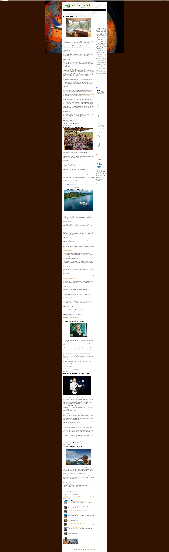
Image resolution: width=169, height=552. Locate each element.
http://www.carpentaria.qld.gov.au (67, 297)
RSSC (98, 70)
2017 (97, 137)
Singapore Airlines (100, 39)
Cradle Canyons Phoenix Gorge (78, 55)
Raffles (96, 62)
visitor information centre (68, 57)
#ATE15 (97, 35)
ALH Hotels (98, 64)
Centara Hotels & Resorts (102, 56)
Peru (101, 47)
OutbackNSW (97, 51)
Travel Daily (97, 53)
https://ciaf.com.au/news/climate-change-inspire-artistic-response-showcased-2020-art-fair (74, 311)
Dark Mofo (91, 90)
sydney (99, 55)
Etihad (103, 44)
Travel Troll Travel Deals (100, 91)
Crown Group (99, 66)
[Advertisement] (101, 20)
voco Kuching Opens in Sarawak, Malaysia (72, 514)
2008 (97, 147)
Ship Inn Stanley (80, 93)
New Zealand (103, 31)
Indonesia (101, 52)
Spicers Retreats (103, 51)
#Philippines (104, 53)
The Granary (84, 93)
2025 (97, 104)
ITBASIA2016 (97, 52)
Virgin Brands (101, 35)
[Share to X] (76, 123)
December (99, 110)
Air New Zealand (100, 48)
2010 (97, 145)
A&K (105, 54)
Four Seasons (101, 43)
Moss (64, 45)
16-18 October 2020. (69, 113)
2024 (97, 105)
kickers (88, 549)
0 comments (70, 123)
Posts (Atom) (68, 498)
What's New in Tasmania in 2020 (70, 16)
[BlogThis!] (75, 123)
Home (79, 496)
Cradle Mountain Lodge (82, 53)
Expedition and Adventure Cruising (101, 95)
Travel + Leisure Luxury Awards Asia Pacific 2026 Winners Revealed (76, 523)
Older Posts (92, 496)
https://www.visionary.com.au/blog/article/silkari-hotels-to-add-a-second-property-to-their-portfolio (75, 284)
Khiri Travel (104, 68)
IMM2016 (97, 57)
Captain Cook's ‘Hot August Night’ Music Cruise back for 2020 (76, 373)
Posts (98, 154)
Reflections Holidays (100, 62)
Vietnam (105, 36)
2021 (97, 108)
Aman (105, 64)
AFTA (96, 64)
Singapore (97, 58)
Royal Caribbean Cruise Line (101, 34)
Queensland (104, 30)
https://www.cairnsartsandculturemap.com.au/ (69, 278)
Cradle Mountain (65, 89)
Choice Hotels (102, 60)
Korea (105, 42)
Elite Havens (104, 66)
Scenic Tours (98, 44)
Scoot (96, 39)
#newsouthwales (98, 31)
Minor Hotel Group (98, 47)
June (98, 117)
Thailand (98, 29)
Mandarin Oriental (98, 49)
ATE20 (102, 64)
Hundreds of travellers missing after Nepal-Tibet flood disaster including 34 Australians (78, 510)
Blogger (94, 549)
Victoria (105, 41)
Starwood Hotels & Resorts (99, 36)
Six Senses (104, 71)
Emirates (97, 33)
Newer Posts (65, 496)
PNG (96, 70)
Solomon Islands (98, 37)
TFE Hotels (104, 39)
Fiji (100, 29)
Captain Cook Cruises (98, 60)
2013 (97, 142)
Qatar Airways (99, 50)
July (98, 116)
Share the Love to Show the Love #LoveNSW (72, 446)
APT (96, 50)
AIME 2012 (97, 43)
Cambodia (97, 66)
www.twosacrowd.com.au (78, 179)
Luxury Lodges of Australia (102, 45)
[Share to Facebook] (77, 123)
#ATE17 (101, 53)
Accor (104, 28)
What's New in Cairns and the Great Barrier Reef (73, 189)
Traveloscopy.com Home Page (100, 92)
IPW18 (102, 46)
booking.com (103, 73)
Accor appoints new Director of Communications (73, 321)
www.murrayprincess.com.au (74, 437)
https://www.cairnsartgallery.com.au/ (67, 264)
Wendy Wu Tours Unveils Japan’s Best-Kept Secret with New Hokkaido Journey (77, 501)
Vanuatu (100, 58)
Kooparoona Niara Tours (69, 108)
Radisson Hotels (101, 70)
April (98, 119)
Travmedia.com (98, 180)
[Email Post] (73, 123)
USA (99, 41)
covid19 (100, 38)
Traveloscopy (79, 314)
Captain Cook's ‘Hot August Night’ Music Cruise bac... (101, 130)
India (100, 57)
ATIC (100, 44)
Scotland (97, 71)
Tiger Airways (104, 62)
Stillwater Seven (87, 47)
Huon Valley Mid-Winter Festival (89, 94)
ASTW (100, 64)
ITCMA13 (104, 43)
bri (104, 73)
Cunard (103, 48)
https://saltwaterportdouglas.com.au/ (67, 250)
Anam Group (101, 55)
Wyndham (100, 73)
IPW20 (99, 57)
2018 (97, 136)
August (99, 115)
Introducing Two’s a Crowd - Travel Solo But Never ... (100, 125)
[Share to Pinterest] (78, 123)
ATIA (103, 64)
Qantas (97, 32)
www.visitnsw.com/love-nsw (72, 488)
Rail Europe (104, 70)
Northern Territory (103, 57)
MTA (101, 33)
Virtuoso (103, 50)
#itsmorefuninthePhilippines (99, 54)
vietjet (105, 49)
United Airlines (102, 49)
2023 (97, 106)
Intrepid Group (103, 37)
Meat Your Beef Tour (68, 71)
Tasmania (102, 41)
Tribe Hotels (99, 72)
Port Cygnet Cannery (72, 81)
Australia (98, 28)
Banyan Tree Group (98, 46)
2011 (97, 144)
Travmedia (97, 170)
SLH (102, 62)
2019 (97, 135)
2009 (97, 146)
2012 (97, 143)
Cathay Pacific (101, 42)
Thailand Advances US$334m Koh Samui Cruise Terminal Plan (75, 527)
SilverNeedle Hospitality (100, 71)
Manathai (100, 69)
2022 (97, 107)
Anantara (104, 32)
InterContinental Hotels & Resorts (99, 68)
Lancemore (97, 69)
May (98, 118)
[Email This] (74, 123)
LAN (103, 52)
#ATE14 (100, 32)
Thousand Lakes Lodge (89, 89)
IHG (105, 34)
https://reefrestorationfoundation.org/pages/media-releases (70, 291)
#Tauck (97, 42)
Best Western (104, 38)
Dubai (102, 66)
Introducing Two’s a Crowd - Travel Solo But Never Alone (75, 127)
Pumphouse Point (79, 89)
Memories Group (104, 69)
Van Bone (80, 83)
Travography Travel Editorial (100, 96)
